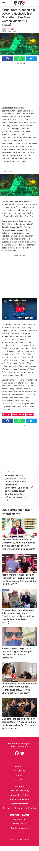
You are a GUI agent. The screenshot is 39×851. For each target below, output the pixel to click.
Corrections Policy (19, 795)
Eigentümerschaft (19, 803)
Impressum (19, 819)
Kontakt (19, 775)
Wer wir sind (19, 771)
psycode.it (19, 779)
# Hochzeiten (18, 414)
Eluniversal (8, 171)
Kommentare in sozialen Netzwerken (19, 808)
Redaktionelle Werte (19, 799)
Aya (12, 29)
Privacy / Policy (20, 823)
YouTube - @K (6, 197)
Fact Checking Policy (19, 790)
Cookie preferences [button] (20, 828)
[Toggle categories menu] (3, 3)
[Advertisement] (19, 84)
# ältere (30, 414)
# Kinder (6, 414)
